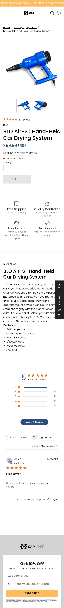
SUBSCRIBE (32, 593)
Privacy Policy (40, 601)
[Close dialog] (58, 558)
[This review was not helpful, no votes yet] (54, 499)
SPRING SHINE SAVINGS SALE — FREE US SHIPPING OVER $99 (32, 3)
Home (6, 27)
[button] (52, 13)
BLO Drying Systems (25, 27)
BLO (5, 125)
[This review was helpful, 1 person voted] (48, 499)
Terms (45, 601)
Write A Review (34, 422)
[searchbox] (18, 437)
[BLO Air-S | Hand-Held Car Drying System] (23, 105)
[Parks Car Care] (32, 13)
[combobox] (45, 446)
